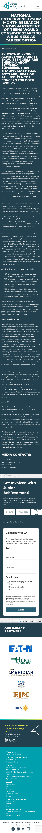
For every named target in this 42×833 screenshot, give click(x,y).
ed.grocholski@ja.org (9, 467)
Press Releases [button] (12, 794)
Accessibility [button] (34, 822)
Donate (9, 512)
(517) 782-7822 (10, 741)
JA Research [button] (11, 791)
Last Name (10, 567)
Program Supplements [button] (15, 760)
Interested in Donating (17, 587)
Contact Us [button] (10, 739)
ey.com (22, 447)
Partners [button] (10, 765)
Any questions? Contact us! (13, 522)
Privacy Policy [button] (24, 822)
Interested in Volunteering (18, 590)
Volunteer (23, 512)
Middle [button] (9, 804)
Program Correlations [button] (14, 762)
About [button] (9, 782)
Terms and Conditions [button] (10, 822)
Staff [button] (8, 787)
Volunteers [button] (11, 752)
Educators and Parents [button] (16, 757)
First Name (10, 557)
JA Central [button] (26, 825)
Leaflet (20, 622)
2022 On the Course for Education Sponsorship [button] (19, 773)
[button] (13, 829)
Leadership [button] (10, 784)
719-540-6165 (6, 465)
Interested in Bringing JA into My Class (20, 582)
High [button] (8, 806)
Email (8, 548)
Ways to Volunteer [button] (13, 754)
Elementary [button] (11, 801)
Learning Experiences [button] (16, 799)
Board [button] (8, 789)
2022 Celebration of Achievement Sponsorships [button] (19, 778)
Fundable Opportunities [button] (15, 767)
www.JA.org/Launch (10, 229)
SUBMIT (21, 610)
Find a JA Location (13, 816)
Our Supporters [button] (12, 770)
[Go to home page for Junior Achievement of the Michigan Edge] (14, 6)
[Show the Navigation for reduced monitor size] (37, 6)
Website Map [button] (16, 825)
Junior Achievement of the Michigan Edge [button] (20, 812)
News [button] (8, 796)
